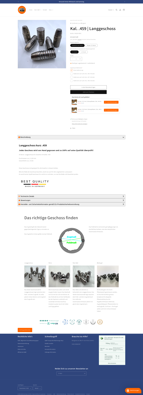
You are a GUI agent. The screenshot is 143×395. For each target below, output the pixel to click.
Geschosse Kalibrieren (76, 68)
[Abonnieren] (84, 373)
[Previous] (60, 240)
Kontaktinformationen (80, 394)
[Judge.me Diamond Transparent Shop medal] (65, 322)
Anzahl (71, 55)
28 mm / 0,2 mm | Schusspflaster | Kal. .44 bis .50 (90, 101)
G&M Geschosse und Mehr (26, 394)
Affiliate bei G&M (22, 352)
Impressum (20, 346)
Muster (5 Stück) (91, 45)
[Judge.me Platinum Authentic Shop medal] (72, 322)
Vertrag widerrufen (24, 330)
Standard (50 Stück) (77, 45)
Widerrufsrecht (70, 394)
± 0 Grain (83, 52)
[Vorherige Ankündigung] (18, 1)
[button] (37, 10)
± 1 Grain (74, 52)
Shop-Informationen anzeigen (79, 123)
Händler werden (49, 343)
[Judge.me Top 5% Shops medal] (93, 322)
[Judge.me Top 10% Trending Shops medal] (100, 322)
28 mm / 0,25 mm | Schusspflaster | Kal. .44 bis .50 (90, 109)
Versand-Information (50, 349)
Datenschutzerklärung (23, 343)
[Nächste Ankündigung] (125, 1)
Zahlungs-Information (50, 352)
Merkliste (47, 346)
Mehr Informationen (112, 363)
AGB (54, 394)
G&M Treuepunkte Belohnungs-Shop (54, 340)
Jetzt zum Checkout (88, 92)
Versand (79, 39)
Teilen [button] (73, 128)
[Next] (83, 240)
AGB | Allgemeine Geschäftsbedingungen (28, 340)
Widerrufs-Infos (22, 349)
